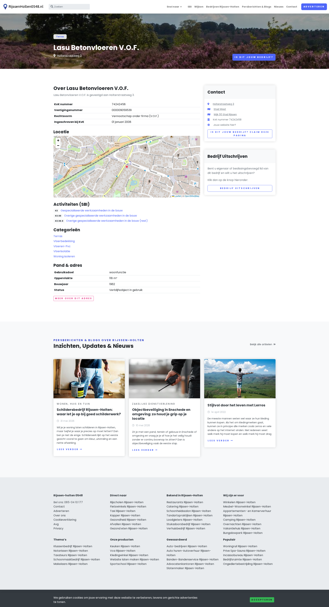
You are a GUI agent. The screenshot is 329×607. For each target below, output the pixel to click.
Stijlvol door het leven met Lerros (236, 405)
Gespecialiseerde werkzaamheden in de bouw (92, 210)
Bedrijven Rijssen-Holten (222, 6)
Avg (56, 524)
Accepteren (262, 599)
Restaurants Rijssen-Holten (185, 502)
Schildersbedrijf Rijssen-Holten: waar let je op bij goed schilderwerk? (89, 411)
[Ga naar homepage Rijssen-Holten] (22, 7)
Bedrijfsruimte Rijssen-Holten (242, 559)
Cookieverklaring (64, 520)
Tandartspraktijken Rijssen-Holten (189, 515)
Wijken (198, 6)
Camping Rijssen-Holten (239, 520)
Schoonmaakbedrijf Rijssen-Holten (76, 559)
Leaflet (177, 195)
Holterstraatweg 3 (69, 56)
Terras (60, 36)
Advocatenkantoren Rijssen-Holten (190, 564)
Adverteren (314, 6)
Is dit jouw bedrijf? (254, 57)
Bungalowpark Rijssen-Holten (243, 533)
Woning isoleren (64, 256)
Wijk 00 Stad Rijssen (225, 114)
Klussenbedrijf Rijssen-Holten (72, 546)
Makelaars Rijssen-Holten (70, 564)
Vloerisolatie (61, 251)
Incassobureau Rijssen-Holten (243, 555)
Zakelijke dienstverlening (153, 404)
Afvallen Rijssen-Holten (125, 524)
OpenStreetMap (192, 195)
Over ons (59, 515)
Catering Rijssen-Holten (182, 506)
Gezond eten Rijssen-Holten (129, 528)
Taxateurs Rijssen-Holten (70, 555)
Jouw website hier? (224, 125)
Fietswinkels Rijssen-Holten (128, 506)
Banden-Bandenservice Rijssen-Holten (192, 559)
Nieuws (278, 6)
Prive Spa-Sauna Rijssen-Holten (244, 551)
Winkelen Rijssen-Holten (239, 502)
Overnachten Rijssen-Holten (242, 524)
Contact (291, 6)
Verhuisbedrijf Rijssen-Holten (186, 528)
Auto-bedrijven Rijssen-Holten (187, 546)
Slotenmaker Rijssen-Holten (185, 568)
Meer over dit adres (73, 298)
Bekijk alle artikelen (261, 344)
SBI (190, 6)
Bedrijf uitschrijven (240, 188)
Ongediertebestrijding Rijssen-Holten (248, 564)
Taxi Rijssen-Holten (122, 511)
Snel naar (173, 6)
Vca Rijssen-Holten (122, 551)
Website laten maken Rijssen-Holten (134, 559)
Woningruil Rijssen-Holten (240, 546)
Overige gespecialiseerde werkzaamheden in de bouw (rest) (107, 221)
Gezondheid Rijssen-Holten (128, 520)
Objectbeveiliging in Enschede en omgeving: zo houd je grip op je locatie (161, 414)
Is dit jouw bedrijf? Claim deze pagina (240, 134)
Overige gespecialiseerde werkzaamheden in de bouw (100, 216)
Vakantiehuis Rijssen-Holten (241, 528)
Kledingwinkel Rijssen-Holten (129, 555)
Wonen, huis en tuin (73, 404)
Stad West (220, 109)
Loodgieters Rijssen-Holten (184, 520)
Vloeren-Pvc (62, 246)
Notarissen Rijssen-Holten (70, 551)
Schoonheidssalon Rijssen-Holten (189, 511)
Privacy (58, 528)
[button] (126, 166)
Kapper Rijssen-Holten (125, 515)
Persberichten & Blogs (256, 6)
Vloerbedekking (64, 241)
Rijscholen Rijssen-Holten (126, 502)
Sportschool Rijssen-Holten (128, 564)
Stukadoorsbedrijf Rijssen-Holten (188, 524)
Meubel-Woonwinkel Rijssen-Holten (247, 506)
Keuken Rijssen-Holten (125, 546)
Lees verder (67, 449)
